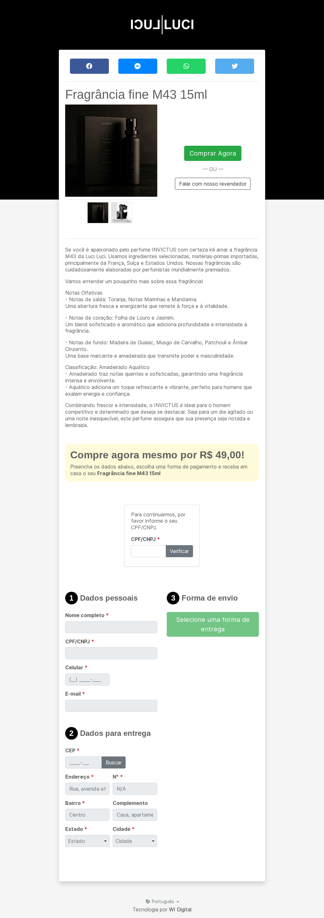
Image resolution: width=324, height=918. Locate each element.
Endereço (79, 777)
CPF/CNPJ (145, 539)
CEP (72, 750)
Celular (76, 667)
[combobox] (87, 841)
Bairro (75, 803)
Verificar (179, 551)
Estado (76, 829)
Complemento (130, 803)
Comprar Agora (213, 153)
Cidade (124, 829)
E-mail (75, 694)
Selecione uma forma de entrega (213, 624)
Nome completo (87, 615)
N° (118, 777)
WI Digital (180, 909)
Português (163, 901)
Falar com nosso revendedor (212, 184)
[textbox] (87, 841)
